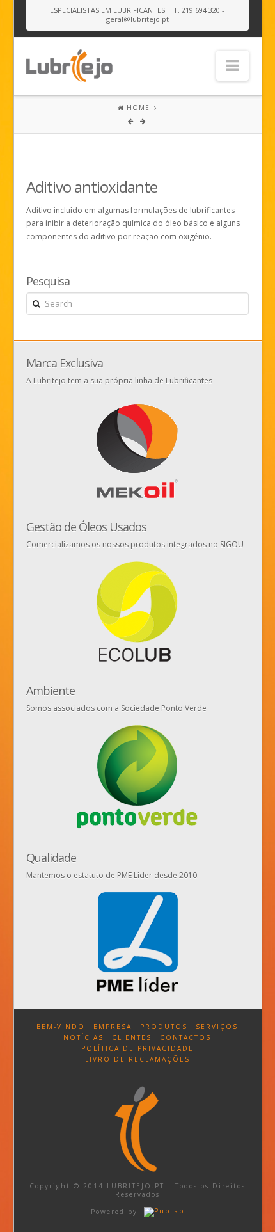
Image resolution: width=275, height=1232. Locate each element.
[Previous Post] (132, 120)
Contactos (185, 1037)
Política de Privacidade (137, 1048)
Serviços (217, 1026)
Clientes (132, 1037)
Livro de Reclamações (137, 1059)
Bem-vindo (60, 1026)
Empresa (112, 1026)
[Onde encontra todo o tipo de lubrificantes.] (69, 63)
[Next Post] (143, 120)
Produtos (163, 1026)
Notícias (83, 1037)
